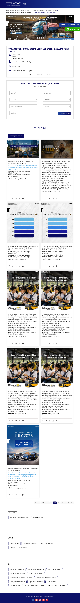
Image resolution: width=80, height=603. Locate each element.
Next (63, 503)
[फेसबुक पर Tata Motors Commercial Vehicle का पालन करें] (33, 600)
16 (51, 503)
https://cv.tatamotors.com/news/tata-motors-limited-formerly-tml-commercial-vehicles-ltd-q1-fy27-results (23, 167)
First (38, 503)
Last (69, 503)
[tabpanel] (40, 27)
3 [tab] (40, 37)
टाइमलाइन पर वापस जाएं (16, 136)
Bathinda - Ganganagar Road (19, 517)
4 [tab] (42, 37)
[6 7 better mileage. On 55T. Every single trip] (57, 149)
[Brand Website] (47, 600)
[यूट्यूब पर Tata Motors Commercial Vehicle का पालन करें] (43, 600)
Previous (45, 503)
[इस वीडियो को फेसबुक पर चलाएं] (56, 149)
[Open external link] (69, 26)
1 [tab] (37, 37)
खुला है (30, 70)
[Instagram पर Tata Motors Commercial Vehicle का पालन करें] (40, 600)
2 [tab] (39, 37)
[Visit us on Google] (36, 600)
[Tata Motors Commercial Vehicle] (16, 4)
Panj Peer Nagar (38, 517)
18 (58, 503)
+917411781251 (17, 66)
